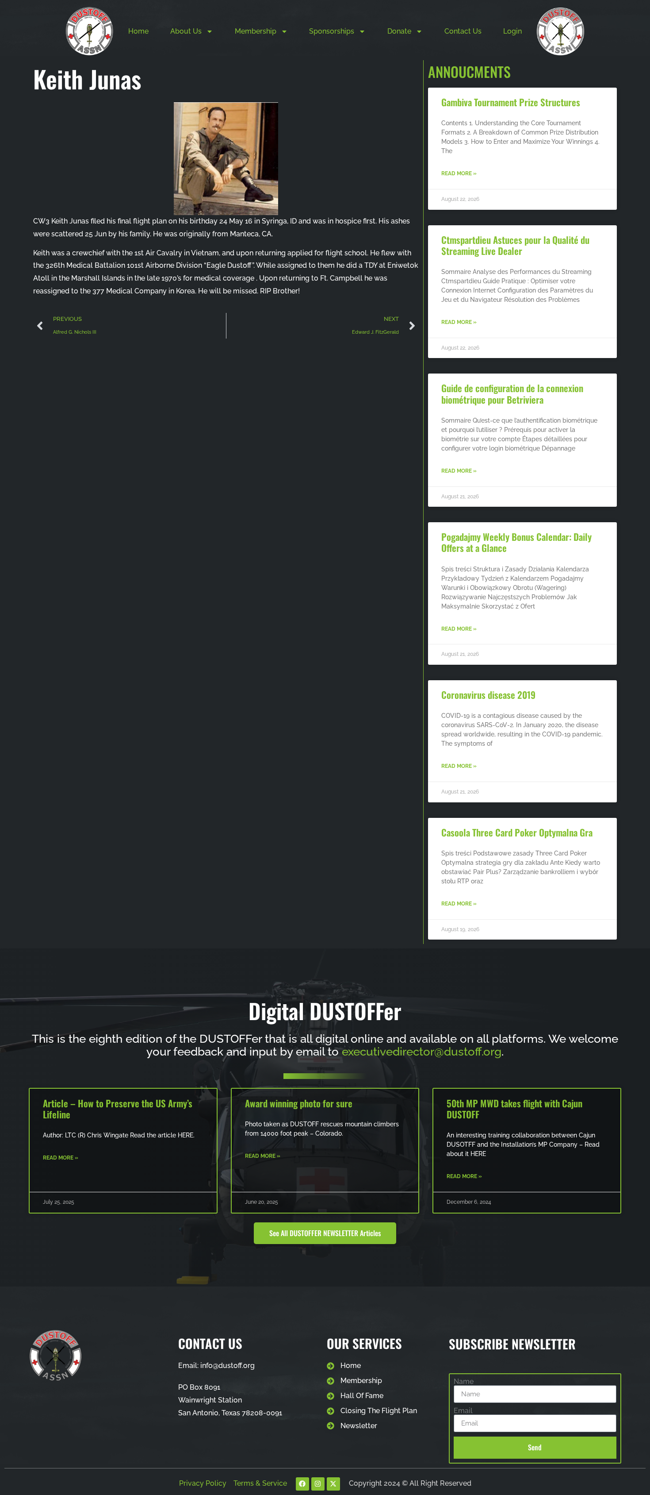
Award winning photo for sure (298, 1103)
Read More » (459, 173)
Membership (255, 31)
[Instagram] (318, 1484)
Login (512, 31)
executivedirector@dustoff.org (421, 1051)
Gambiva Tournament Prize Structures (510, 102)
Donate (399, 31)
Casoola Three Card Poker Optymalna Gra (517, 832)
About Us (186, 31)
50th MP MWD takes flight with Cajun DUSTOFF (514, 1108)
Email (463, 1410)
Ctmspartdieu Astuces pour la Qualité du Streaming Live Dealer (515, 245)
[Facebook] (302, 1484)
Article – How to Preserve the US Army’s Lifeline (117, 1108)
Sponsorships (331, 31)
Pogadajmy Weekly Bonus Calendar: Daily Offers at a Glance (516, 542)
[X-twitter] (333, 1484)
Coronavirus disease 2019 (488, 694)
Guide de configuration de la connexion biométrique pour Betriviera (512, 393)
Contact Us (463, 31)
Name (464, 1381)
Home (138, 31)
